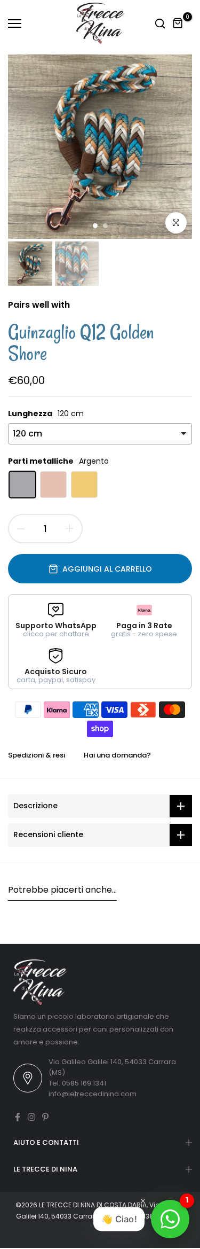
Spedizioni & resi (36, 755)
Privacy (55, 1234)
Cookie (82, 1234)
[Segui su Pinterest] (45, 1117)
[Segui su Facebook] (17, 1117)
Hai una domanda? (117, 755)
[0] (178, 23)
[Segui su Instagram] (31, 1117)
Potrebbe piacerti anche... (62, 890)
